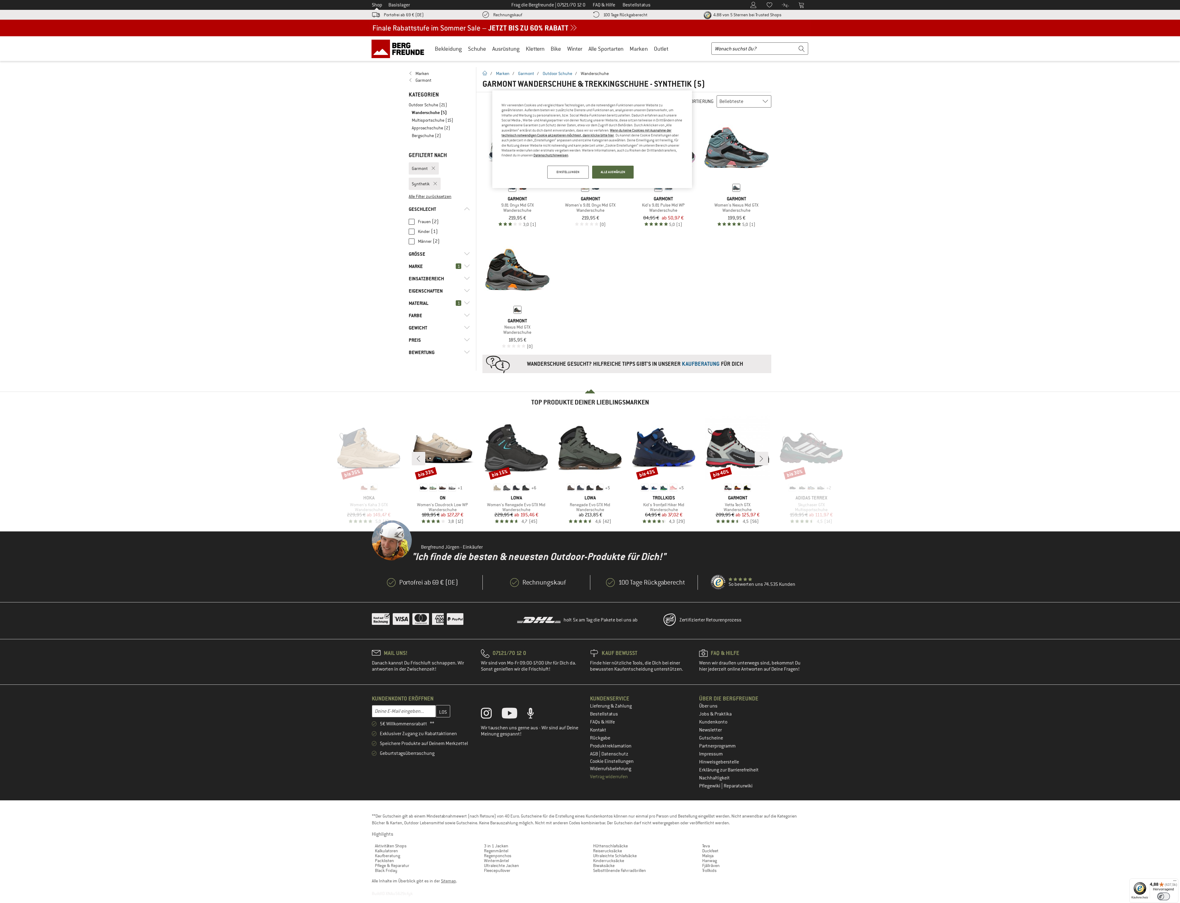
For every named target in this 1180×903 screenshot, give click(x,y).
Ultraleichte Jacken (501, 865)
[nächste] (761, 458)
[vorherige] (418, 458)
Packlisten (384, 860)
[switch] (1163, 896)
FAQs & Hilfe (602, 722)
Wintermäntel (496, 860)
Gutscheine (711, 738)
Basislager (399, 5)
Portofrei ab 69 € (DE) (404, 15)
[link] (439, 73)
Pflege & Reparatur (392, 865)
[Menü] (1174, 882)
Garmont (526, 73)
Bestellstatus (604, 714)
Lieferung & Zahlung (611, 706)
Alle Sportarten (605, 48)
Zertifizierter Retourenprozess (710, 620)
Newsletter (710, 730)
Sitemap (448, 881)
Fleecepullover (497, 870)
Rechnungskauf (507, 15)
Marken (639, 48)
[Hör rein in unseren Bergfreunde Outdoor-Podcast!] (535, 714)
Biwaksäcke (604, 865)
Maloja (708, 855)
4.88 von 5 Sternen (746, 15)
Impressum (711, 754)
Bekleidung (448, 48)
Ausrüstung (506, 48)
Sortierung (701, 101)
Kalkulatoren (386, 851)
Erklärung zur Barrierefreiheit (729, 770)
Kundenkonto (713, 722)
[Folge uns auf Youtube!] (514, 714)
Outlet (661, 48)
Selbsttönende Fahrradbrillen (619, 870)
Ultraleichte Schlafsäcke (615, 855)
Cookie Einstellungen (612, 761)
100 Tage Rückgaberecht (625, 15)
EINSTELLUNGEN (568, 172)
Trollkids (709, 870)
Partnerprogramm (717, 746)
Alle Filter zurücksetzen (430, 196)
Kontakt (598, 730)
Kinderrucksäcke (608, 860)
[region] (592, 139)
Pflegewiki (710, 786)
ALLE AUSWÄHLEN (613, 172)
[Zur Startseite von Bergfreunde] (400, 48)
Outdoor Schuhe (557, 73)
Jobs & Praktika (715, 714)
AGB (594, 754)
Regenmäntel (496, 851)
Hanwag (709, 860)
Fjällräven (711, 865)
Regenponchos (497, 855)
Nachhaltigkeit (714, 778)
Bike (556, 48)
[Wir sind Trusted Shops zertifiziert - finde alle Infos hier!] (718, 582)
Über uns (708, 706)
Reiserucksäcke (607, 851)
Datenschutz (614, 754)
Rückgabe (600, 738)
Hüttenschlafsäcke (610, 846)
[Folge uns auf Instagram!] (491, 714)
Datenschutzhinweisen (550, 155)
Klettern (535, 48)
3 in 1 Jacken (496, 846)
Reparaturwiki (738, 786)
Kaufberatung (387, 855)
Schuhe (477, 48)
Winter (574, 48)
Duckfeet (710, 851)
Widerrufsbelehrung (610, 769)
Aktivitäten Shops (391, 846)
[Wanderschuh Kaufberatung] (626, 364)
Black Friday (386, 870)
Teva (706, 846)
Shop (377, 5)
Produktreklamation (610, 746)
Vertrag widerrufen (609, 777)
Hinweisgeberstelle (719, 762)
